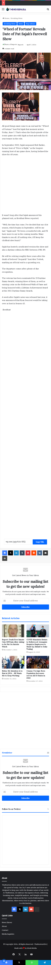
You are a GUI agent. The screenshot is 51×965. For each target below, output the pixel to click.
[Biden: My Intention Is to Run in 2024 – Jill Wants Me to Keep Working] (13, 662)
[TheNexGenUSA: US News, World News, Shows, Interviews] (16, 9)
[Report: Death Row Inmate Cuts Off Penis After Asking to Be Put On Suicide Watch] (13, 630)
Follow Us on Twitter (11, 809)
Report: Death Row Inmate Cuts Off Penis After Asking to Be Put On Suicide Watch (13, 643)
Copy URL (40, 542)
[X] (10, 552)
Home (6, 18)
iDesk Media (32, 948)
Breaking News (16, 18)
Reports (20, 45)
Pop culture (30, 24)
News (21, 24)
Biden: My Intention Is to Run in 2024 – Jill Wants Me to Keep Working (12, 673)
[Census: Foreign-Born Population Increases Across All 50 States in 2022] (37, 662)
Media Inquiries (8, 934)
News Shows (7, 922)
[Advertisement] (25, 186)
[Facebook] (4, 552)
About (4, 926)
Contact (5, 930)
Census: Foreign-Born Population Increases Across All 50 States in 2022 (35, 674)
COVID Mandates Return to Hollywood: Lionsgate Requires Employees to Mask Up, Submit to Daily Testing (36, 644)
